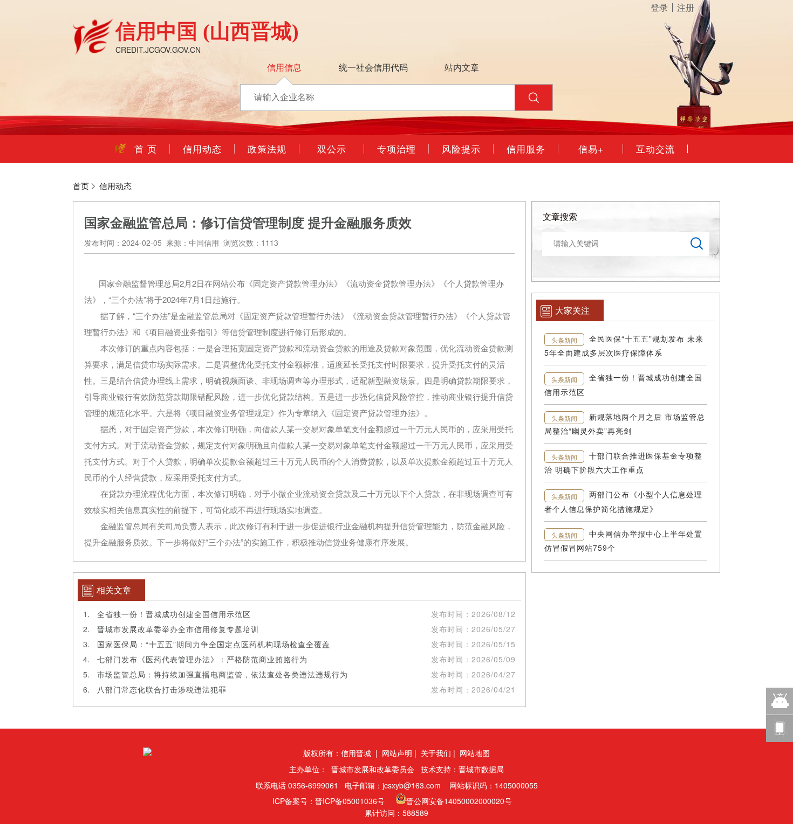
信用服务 (526, 148)
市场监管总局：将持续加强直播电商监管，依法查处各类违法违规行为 (222, 674)
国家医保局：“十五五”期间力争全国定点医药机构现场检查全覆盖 (213, 644)
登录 (659, 7)
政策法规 (267, 148)
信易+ (591, 148)
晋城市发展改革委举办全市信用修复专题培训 (178, 629)
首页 (81, 185)
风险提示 (461, 148)
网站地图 (475, 752)
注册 (685, 7)
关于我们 (436, 752)
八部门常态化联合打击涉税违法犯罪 (162, 689)
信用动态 (202, 148)
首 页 (137, 148)
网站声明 (397, 752)
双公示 (331, 148)
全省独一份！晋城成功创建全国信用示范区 (174, 613)
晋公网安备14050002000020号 (460, 800)
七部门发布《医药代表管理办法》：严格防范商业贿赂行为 (202, 659)
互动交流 (655, 148)
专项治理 (396, 148)
